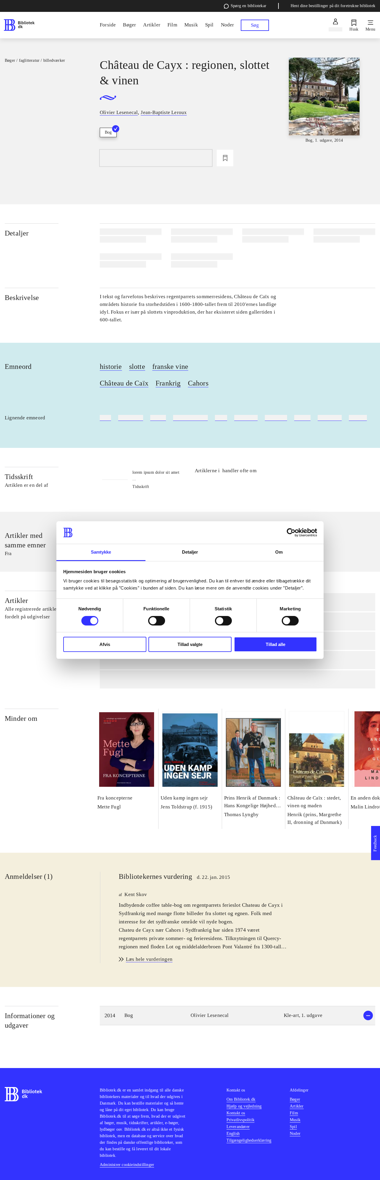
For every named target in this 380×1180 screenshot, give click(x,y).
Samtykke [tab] (101, 552)
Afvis (104, 644)
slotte (137, 366)
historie (111, 366)
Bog (108, 132)
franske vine (170, 366)
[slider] (324, 101)
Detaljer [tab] (190, 552)
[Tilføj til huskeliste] (225, 158)
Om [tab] (279, 552)
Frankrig (168, 383)
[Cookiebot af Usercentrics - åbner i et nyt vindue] (291, 532)
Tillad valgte (190, 644)
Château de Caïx (124, 383)
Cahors (198, 383)
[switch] (156, 620)
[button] (237, 1015)
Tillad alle (275, 644)
